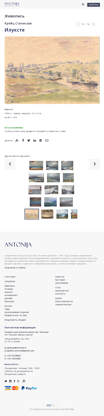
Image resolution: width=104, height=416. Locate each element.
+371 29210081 (14, 358)
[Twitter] (28, 140)
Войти (58, 298)
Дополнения (61, 283)
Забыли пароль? (63, 305)
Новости (59, 277)
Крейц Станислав (18, 23)
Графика (9, 289)
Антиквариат (11, 295)
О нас (58, 288)
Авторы (8, 306)
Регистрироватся (64, 301)
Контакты (60, 294)
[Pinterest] (40, 140)
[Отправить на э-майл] (46, 140)
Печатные (9, 301)
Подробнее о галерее (15, 268)
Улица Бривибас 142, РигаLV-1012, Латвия (17, 340)
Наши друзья (62, 291)
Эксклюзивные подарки (17, 312)
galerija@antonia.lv (16, 347)
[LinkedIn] (34, 140)
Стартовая (10, 277)
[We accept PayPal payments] (29, 388)
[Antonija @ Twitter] (6, 381)
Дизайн (8, 298)
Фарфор (9, 292)
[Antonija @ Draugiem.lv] (24, 381)
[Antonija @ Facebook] (14, 381)
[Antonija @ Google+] (18, 381)
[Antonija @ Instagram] (10, 381)
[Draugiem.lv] (17, 140)
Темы (7, 309)
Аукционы (10, 281)
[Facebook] (23, 140)
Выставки (60, 280)
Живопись (15, 15)
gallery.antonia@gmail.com (20, 350)
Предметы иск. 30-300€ (16, 315)
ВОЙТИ (92, 5)
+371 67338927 (14, 355)
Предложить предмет (15, 320)
